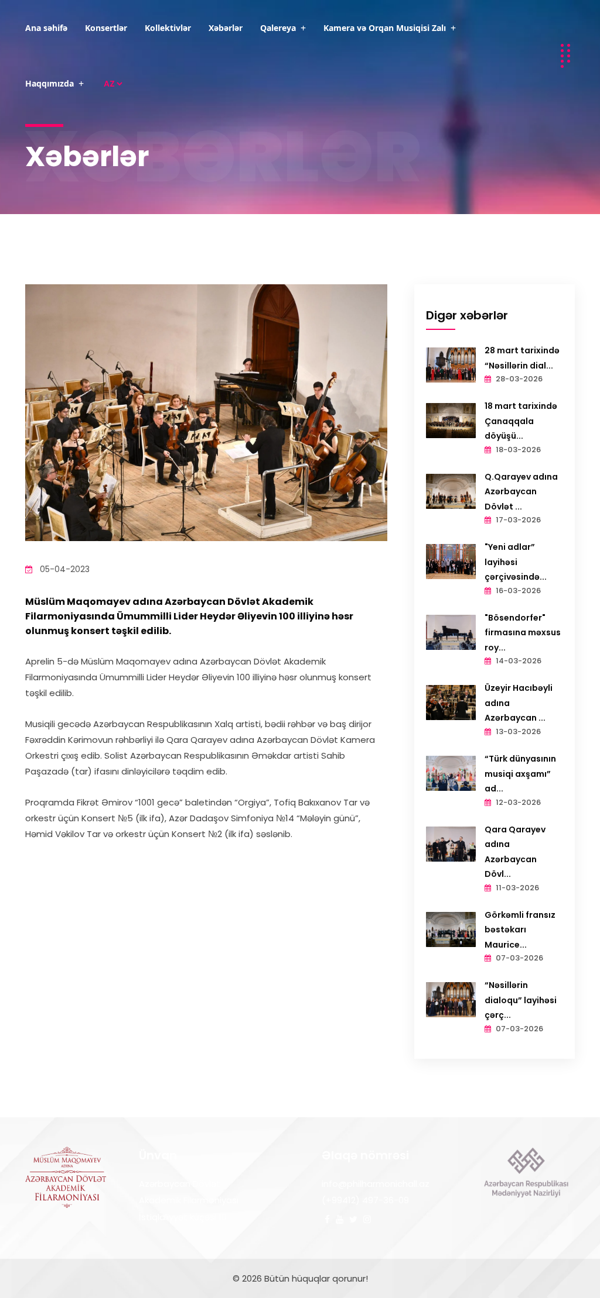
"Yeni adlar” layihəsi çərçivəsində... (516, 562)
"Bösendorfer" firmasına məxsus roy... (523, 632)
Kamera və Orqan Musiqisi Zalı (384, 27)
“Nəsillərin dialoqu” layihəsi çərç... (521, 1000)
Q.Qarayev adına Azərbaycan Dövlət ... (521, 491)
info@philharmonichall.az (375, 1184)
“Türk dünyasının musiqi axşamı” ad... (520, 773)
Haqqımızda (49, 83)
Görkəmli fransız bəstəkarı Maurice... (520, 930)
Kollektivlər (168, 27)
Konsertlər (106, 27)
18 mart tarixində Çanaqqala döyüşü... (521, 421)
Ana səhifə (46, 27)
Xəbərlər (226, 27)
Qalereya (278, 27)
